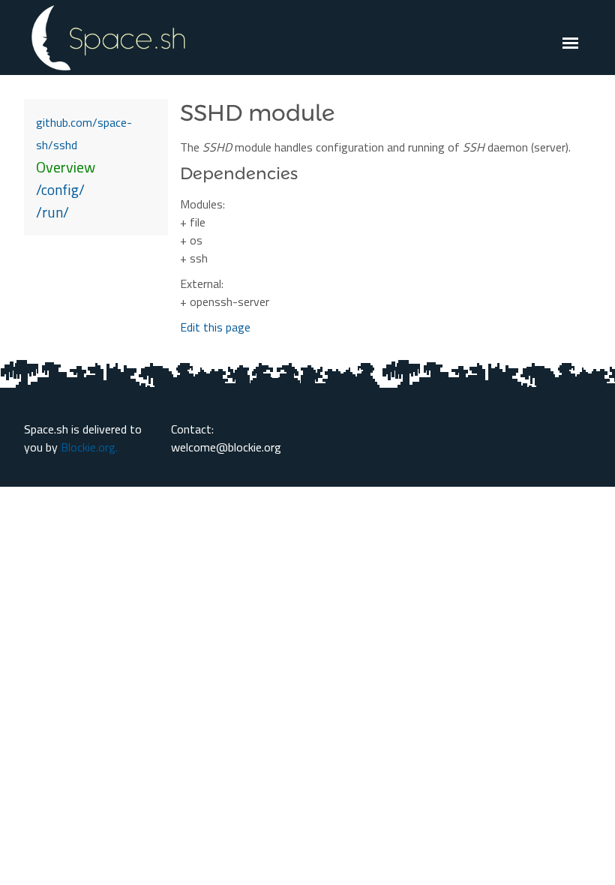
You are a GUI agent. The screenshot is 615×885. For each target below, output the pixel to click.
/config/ (60, 189)
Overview (65, 166)
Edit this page (215, 327)
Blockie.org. (89, 447)
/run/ (52, 212)
